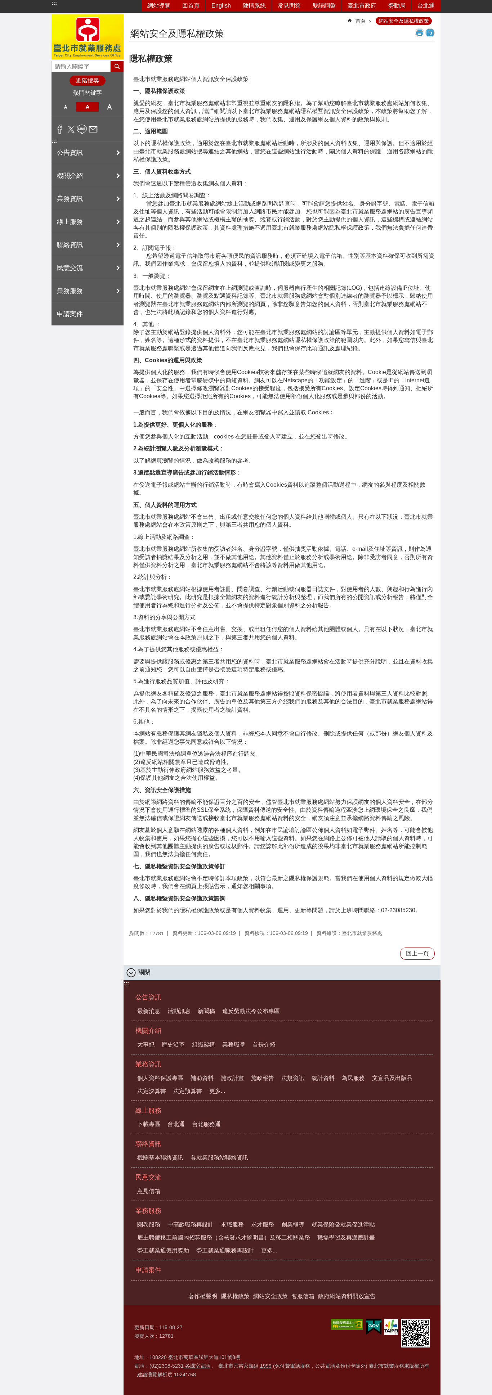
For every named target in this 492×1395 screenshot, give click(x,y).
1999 (266, 1366)
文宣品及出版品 (392, 1078)
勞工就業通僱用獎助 (163, 1250)
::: (54, 3)
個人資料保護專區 (160, 1078)
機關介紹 (148, 1030)
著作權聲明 (202, 1296)
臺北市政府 (362, 6)
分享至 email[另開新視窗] (93, 129)
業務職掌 (233, 1044)
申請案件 (70, 314)
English (221, 6)
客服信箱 (302, 1296)
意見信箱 (148, 1191)
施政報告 (262, 1078)
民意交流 (148, 1177)
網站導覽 (158, 6)
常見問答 (289, 6)
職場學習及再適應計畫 (346, 1237)
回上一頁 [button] (417, 953)
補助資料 (202, 1078)
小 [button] (65, 107)
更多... (217, 1091)
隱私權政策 (235, 1296)
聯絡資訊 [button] (70, 244)
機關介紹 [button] (70, 175)
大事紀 (146, 1044)
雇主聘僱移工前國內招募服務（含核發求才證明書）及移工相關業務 (223, 1237)
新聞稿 (206, 1011)
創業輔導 (292, 1224)
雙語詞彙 (324, 6)
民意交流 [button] (70, 267)
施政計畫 (232, 1078)
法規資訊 (292, 1078)
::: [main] (134, 18)
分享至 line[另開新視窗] (82, 129)
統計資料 (323, 1078)
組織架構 (203, 1044)
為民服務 (353, 1078)
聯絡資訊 (148, 1143)
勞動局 (397, 6)
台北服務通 (206, 1124)
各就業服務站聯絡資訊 (219, 1158)
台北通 (426, 6)
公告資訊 (148, 997)
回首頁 (191, 6)
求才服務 (262, 1224)
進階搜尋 (87, 80)
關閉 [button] (144, 972)
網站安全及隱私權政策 (404, 21)
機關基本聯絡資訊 (160, 1158)
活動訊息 (179, 1011)
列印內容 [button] (419, 32)
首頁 (360, 21)
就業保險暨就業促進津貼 (343, 1224)
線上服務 (148, 1110)
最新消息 (148, 1011)
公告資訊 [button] (70, 152)
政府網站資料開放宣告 (347, 1296)
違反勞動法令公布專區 (251, 1011)
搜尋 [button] (117, 66)
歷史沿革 (173, 1044)
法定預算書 (187, 1091)
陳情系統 (254, 6)
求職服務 (232, 1224)
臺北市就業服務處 (88, 37)
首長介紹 (264, 1044)
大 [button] (110, 107)
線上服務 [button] (70, 221)
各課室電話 (197, 1366)
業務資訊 (148, 1064)
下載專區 (148, 1124)
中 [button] (87, 107)
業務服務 (148, 1210)
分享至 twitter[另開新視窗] (71, 129)
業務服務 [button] (70, 290)
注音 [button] (430, 32)
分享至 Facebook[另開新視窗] (60, 129)
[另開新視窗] (347, 1324)
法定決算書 (151, 1091)
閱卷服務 (148, 1224)
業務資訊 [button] (70, 198)
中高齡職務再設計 (190, 1224)
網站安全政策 (270, 1296)
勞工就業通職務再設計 (225, 1250)
